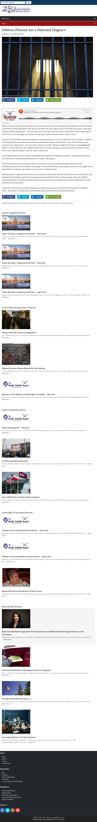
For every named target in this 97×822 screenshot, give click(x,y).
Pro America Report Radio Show (11, 797)
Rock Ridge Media (59, 819)
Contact (4, 761)
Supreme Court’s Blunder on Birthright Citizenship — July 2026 (28, 394)
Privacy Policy (6, 763)
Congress (25, 203)
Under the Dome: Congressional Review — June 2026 (24, 234)
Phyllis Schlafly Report (8, 790)
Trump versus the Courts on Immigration (19, 333)
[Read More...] (12, 238)
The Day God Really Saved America (16, 699)
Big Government (15, 203)
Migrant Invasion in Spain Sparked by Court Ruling (23, 368)
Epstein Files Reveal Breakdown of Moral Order (22, 591)
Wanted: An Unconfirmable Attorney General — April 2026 (26, 557)
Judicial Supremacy (66, 203)
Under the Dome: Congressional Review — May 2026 (23, 263)
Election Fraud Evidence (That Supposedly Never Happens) (26, 670)
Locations (5, 775)
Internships (5, 779)
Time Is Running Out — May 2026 (15, 428)
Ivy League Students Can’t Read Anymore (19, 737)
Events (4, 759)
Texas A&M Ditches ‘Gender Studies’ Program (21, 497)
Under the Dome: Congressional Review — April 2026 (24, 292)
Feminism (56, 203)
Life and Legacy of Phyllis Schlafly (12, 781)
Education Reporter (8, 799)
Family (50, 203)
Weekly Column (6, 793)
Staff (3, 773)
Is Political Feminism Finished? (15, 461)
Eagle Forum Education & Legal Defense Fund (51, 817)
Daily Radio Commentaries (38, 203)
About (3, 757)
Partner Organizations (8, 777)
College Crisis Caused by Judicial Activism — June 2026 (25, 530)
